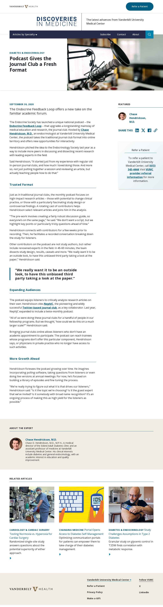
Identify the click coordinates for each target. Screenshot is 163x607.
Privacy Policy (95, 592)
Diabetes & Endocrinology (27, 53)
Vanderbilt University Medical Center (108, 579)
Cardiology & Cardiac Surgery (29, 529)
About (135, 34)
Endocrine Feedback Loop (26, 126)
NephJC (48, 304)
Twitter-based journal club (39, 307)
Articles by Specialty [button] (24, 34)
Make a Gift (94, 598)
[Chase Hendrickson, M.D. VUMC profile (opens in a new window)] (122, 116)
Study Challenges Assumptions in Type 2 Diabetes (130, 534)
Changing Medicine (71, 529)
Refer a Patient (142, 6)
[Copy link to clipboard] (155, 130)
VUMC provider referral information (140, 173)
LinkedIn (144, 592)
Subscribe (105, 34)
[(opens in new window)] (24, 6)
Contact (121, 34)
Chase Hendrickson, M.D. (137, 118)
